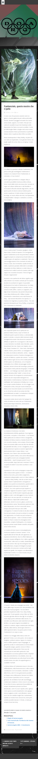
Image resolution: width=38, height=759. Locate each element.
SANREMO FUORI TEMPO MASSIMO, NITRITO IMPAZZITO (9, 743)
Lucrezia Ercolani (9, 729)
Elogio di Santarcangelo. (15, 718)
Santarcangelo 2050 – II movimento (19, 725)
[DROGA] (19, 26)
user (17, 112)
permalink (19, 729)
